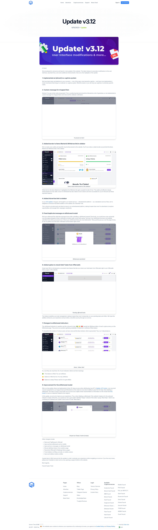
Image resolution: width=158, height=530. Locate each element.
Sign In (117, 2)
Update (83, 28)
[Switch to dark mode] (35, 2)
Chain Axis (126, 524)
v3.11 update (49, 201)
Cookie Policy (100, 526)
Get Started (125, 2)
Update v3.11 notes (101, 388)
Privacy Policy (111, 526)
